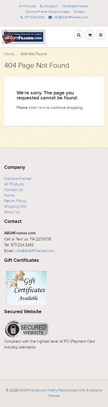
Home (9, 54)
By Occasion (49, 6)
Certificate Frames (75, 6)
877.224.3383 (35, 17)
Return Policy (15, 201)
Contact (78, 12)
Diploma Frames (17, 178)
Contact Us (13, 189)
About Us (12, 212)
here (41, 107)
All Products (27, 6)
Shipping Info (15, 206)
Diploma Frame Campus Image (47, 12)
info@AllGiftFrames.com (70, 17)
